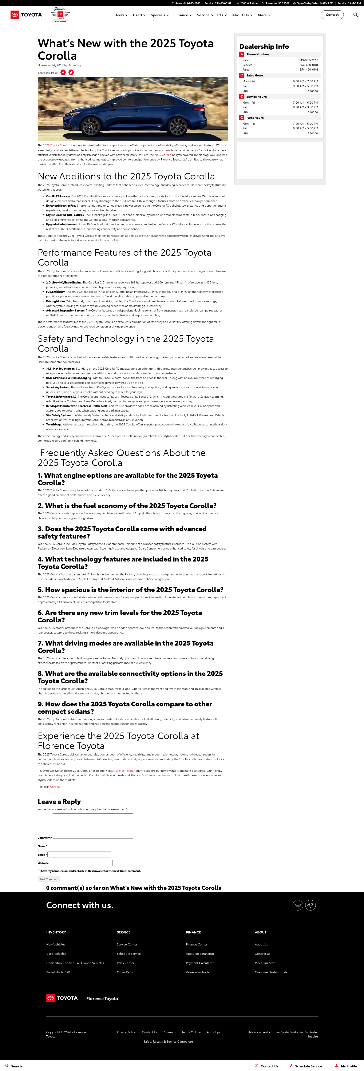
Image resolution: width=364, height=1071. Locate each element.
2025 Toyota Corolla (56, 145)
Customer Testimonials (271, 972)
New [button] (121, 15)
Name (42, 846)
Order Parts (125, 972)
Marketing (74, 65)
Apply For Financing (200, 953)
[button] (355, 14)
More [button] (262, 15)
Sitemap (169, 1032)
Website (43, 863)
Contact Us (262, 953)
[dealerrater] (310, 905)
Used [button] (137, 15)
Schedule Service (129, 953)
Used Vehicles (56, 953)
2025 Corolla (162, 154)
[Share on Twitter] (71, 72)
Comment (45, 837)
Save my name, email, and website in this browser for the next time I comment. (91, 871)
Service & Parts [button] (210, 15)
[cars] (298, 905)
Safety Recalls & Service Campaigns (168, 1041)
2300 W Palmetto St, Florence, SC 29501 (264, 3)
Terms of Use (191, 1032)
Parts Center (125, 963)
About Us (261, 944)
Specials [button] (158, 15)
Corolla (55, 786)
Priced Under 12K (58, 972)
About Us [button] (240, 15)
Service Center (127, 944)
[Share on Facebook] (63, 72)
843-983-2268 (308, 60)
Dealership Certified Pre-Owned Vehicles (75, 963)
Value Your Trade (197, 972)
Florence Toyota (123, 770)
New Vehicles (55, 944)
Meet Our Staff (265, 963)
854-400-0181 (309, 65)
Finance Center (196, 944)
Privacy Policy (126, 1032)
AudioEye (213, 1032)
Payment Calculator (200, 963)
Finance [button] (181, 15)
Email (42, 854)
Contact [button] (332, 14)
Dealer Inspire (313, 1034)
